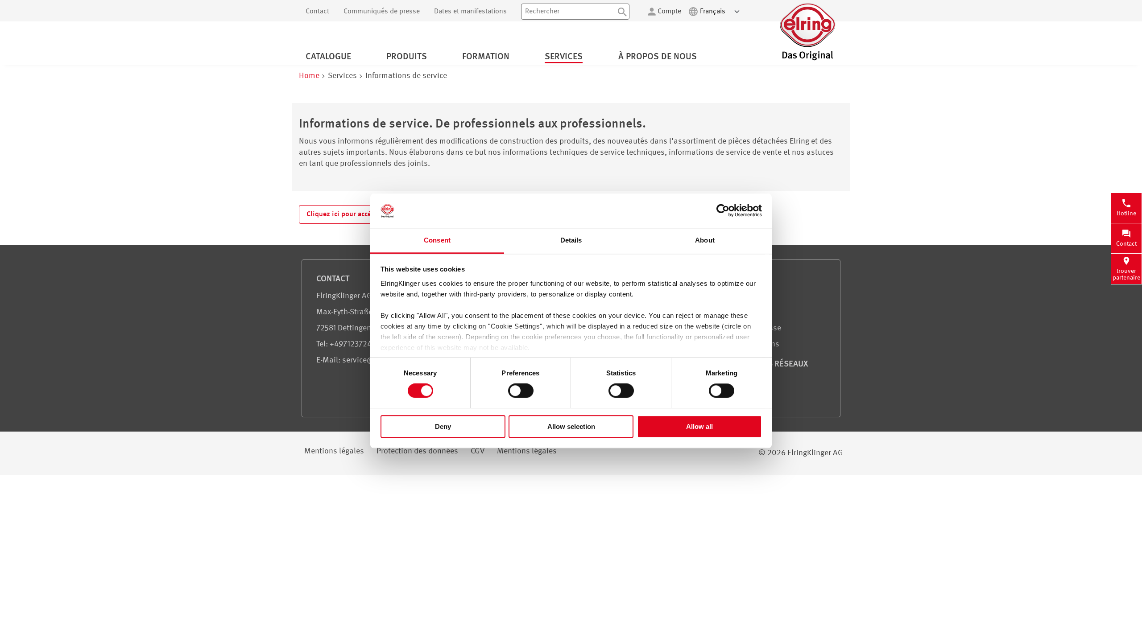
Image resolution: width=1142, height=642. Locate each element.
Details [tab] (571, 240)
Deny (443, 426)
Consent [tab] (437, 240)
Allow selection (571, 426)
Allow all (699, 426)
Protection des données (417, 451)
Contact (317, 11)
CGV (477, 451)
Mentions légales (334, 451)
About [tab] (705, 240)
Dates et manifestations (470, 11)
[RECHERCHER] (622, 12)
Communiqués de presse (381, 11)
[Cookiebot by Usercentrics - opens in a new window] (723, 211)
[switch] (521, 390)
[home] (807, 59)
